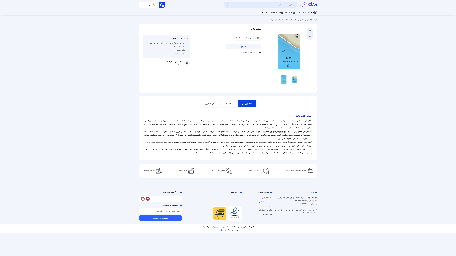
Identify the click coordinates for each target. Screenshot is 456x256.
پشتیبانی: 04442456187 (308, 203)
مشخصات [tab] (228, 103)
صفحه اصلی (266, 197)
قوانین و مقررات (265, 210)
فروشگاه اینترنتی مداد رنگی (307, 19)
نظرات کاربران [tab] (209, 103)
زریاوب (220, 230)
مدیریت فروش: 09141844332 (306, 200)
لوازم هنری (288, 12)
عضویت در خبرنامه (160, 218)
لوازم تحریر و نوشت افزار (306, 12)
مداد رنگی (215, 227)
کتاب (278, 12)
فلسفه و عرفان (285, 19)
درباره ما (268, 206)
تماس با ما (267, 214)
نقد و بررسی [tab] (247, 103)
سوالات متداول (265, 201)
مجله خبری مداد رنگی (268, 12)
